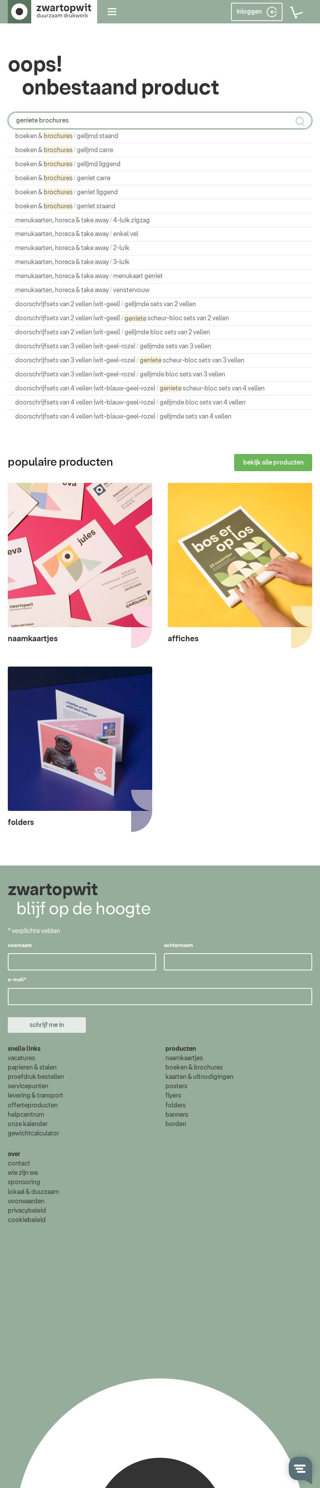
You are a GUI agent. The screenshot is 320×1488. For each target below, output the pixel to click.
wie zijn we (23, 1173)
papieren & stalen (32, 1067)
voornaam (20, 945)
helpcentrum (26, 1115)
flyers (173, 1096)
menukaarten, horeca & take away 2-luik (72, 248)
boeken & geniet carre (62, 178)
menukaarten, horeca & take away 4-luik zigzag (82, 220)
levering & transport (35, 1096)
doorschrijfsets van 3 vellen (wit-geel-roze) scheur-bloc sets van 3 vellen (129, 360)
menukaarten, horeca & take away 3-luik (72, 262)
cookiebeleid (27, 1220)
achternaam (178, 945)
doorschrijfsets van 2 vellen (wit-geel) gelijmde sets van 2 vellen (105, 304)
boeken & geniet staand (65, 206)
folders (175, 1105)
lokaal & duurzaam (33, 1192)
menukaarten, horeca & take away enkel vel (76, 234)
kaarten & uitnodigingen (199, 1077)
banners (176, 1115)
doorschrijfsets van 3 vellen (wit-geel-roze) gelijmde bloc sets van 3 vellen (120, 374)
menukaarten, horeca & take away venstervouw (82, 290)
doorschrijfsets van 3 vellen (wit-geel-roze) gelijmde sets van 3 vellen (113, 346)
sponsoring (24, 1182)
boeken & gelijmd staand (66, 136)
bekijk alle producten (273, 462)
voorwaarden (26, 1201)
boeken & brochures (194, 1067)
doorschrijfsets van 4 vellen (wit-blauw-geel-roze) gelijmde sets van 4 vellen (123, 416)
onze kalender (28, 1124)
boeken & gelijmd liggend (68, 164)
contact (19, 1163)
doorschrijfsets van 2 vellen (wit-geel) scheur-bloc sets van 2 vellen (122, 318)
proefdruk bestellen (36, 1077)
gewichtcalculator (33, 1133)
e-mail (17, 980)
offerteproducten (33, 1105)
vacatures (21, 1058)
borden (175, 1124)
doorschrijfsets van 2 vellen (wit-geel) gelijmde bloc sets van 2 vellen (112, 332)
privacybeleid (27, 1211)
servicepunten (28, 1086)
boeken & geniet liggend (66, 192)
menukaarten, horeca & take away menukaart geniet (89, 276)
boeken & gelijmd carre (64, 150)
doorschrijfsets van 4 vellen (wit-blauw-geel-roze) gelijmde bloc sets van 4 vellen (130, 402)
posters (176, 1086)
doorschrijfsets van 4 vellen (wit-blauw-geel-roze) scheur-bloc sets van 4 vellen (140, 388)
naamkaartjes (184, 1058)
